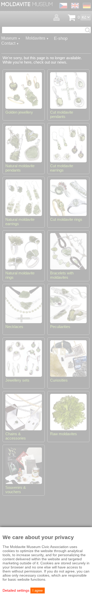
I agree (37, 590)
